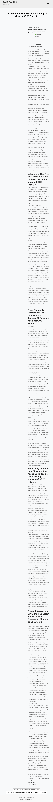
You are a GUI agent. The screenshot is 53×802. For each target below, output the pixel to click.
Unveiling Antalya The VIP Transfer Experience (26, 789)
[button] (48, 4)
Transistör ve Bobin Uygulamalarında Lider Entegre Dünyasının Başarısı (26, 792)
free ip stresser (31, 782)
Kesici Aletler (10, 2)
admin (30, 27)
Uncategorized (32, 784)
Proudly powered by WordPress (26, 797)
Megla (22, 799)
